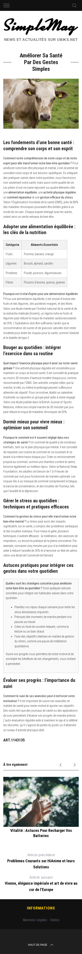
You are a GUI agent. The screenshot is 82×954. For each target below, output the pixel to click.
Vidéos (54, 920)
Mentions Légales (35, 920)
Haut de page (37, 944)
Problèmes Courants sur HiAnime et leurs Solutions (41, 861)
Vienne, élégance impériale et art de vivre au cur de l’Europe (41, 884)
